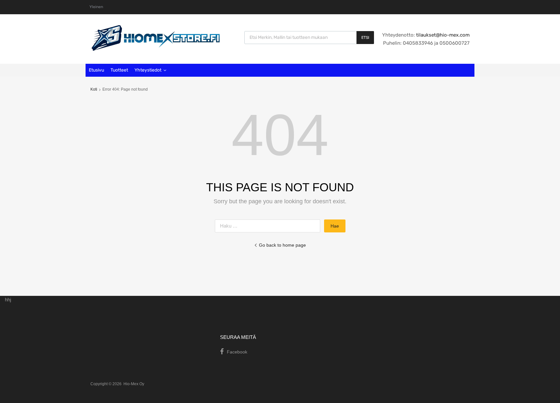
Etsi (365, 37)
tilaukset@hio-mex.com (442, 35)
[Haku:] (269, 226)
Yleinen (96, 7)
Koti (93, 89)
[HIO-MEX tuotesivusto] (155, 49)
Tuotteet (119, 70)
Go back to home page (282, 245)
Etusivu (96, 70)
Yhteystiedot (147, 70)
